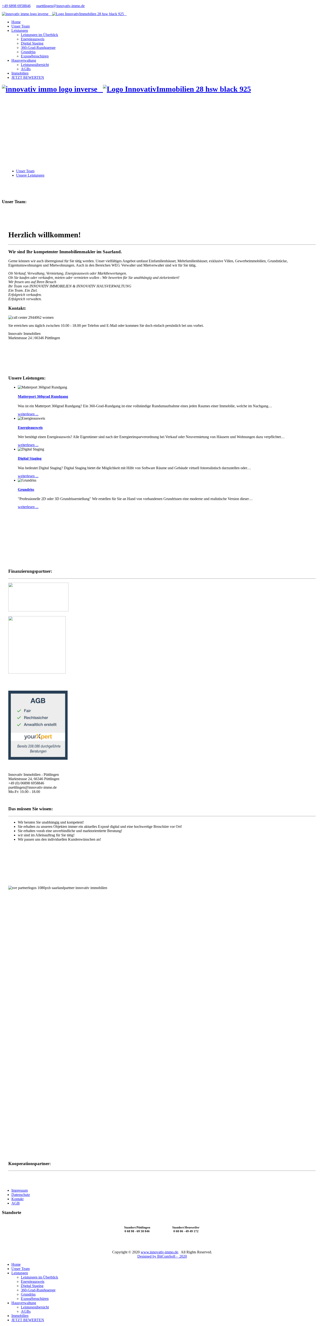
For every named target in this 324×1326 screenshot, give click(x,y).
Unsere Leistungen (30, 175)
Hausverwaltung (23, 60)
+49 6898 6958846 (16, 6)
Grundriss (28, 52)
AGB (15, 1203)
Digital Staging (32, 43)
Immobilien (19, 73)
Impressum (19, 1190)
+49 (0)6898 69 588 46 (25, 346)
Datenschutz (20, 1195)
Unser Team (20, 26)
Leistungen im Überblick (39, 35)
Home (16, 22)
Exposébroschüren (35, 56)
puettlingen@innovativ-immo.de (60, 6)
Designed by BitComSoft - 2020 (162, 1256)
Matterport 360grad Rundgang (43, 396)
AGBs (26, 69)
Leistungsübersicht (35, 65)
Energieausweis (32, 39)
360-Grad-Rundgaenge (38, 48)
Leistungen (19, 30)
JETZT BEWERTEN (27, 77)
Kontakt (17, 1199)
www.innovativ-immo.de (159, 1252)
